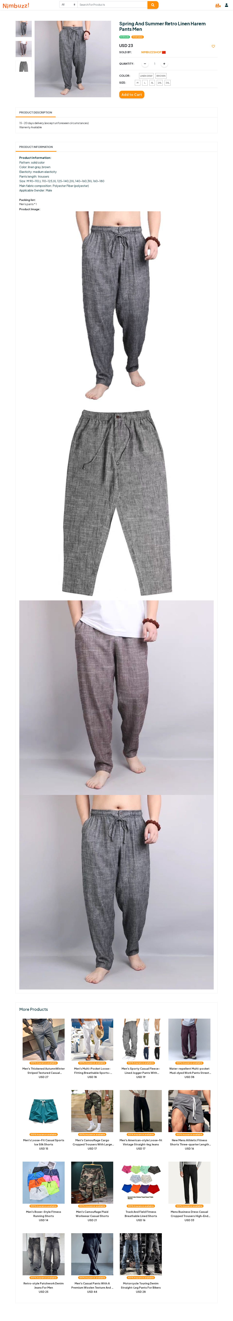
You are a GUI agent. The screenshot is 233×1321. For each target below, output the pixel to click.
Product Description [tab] (35, 112)
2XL (160, 82)
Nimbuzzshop (151, 52)
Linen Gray (146, 76)
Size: (122, 82)
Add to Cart (132, 95)
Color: (124, 75)
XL (152, 82)
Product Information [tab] (36, 146)
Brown (161, 76)
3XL (167, 82)
